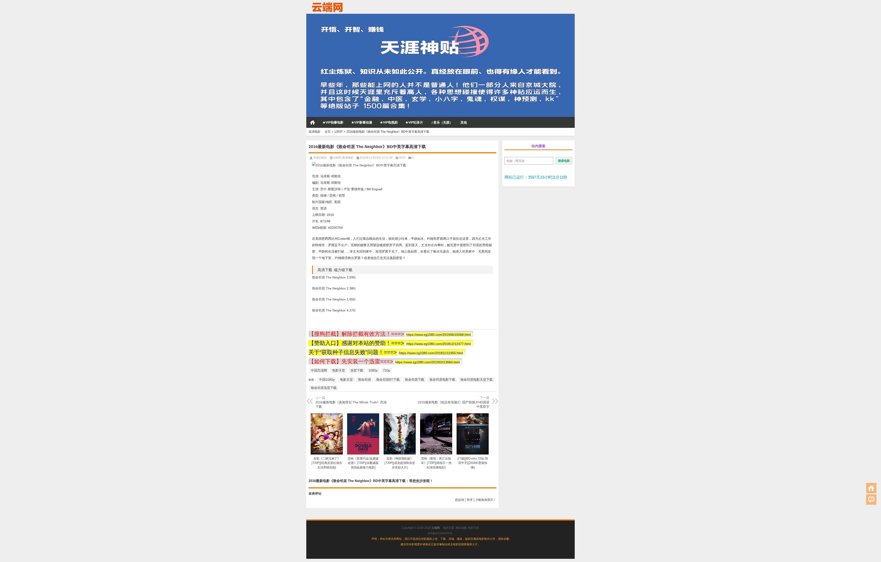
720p (386, 370)
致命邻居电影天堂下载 (476, 379)
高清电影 (347, 157)
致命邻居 (364, 379)
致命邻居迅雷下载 (324, 388)
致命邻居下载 (414, 379)
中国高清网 (319, 370)
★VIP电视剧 (389, 122)
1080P (338, 131)
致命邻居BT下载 (388, 379)
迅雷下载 (356, 370)
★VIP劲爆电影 (333, 122)
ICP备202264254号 (440, 533)
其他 (463, 122)
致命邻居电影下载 (442, 379)
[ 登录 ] (469, 499)
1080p (373, 370)
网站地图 (461, 527)
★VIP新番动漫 (361, 122)
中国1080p (320, 157)
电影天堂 (338, 370)
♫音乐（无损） (442, 122)
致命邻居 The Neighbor (329, 277)
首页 (312, 122)
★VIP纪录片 (414, 122)
